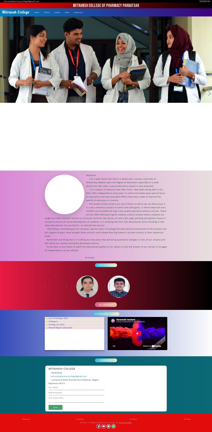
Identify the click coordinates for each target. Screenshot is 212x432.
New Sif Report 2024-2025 (60, 327)
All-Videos (133, 419)
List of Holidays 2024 (58, 318)
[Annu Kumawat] (59, 287)
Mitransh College (15, 13)
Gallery (46, 12)
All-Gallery (80, 419)
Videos (57, 12)
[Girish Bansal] (122, 287)
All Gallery (106, 304)
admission (78, 12)
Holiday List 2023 (56, 324)
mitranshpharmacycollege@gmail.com (69, 376)
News (66, 12)
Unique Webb (125, 422)
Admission (26, 419)
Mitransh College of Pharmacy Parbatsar (106, 5)
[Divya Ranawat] (90, 287)
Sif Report (53, 321)
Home (37, 12)
